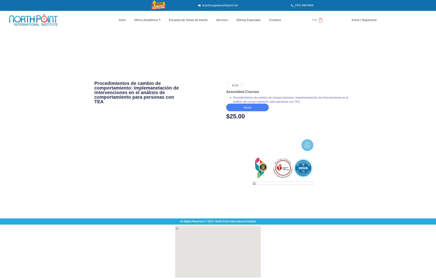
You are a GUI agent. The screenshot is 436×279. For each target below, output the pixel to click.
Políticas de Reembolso (211, 171)
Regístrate (203, 175)
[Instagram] (295, 145)
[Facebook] (284, 145)
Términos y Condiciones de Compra (218, 167)
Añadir (248, 107)
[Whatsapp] (307, 145)
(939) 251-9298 (145, 178)
